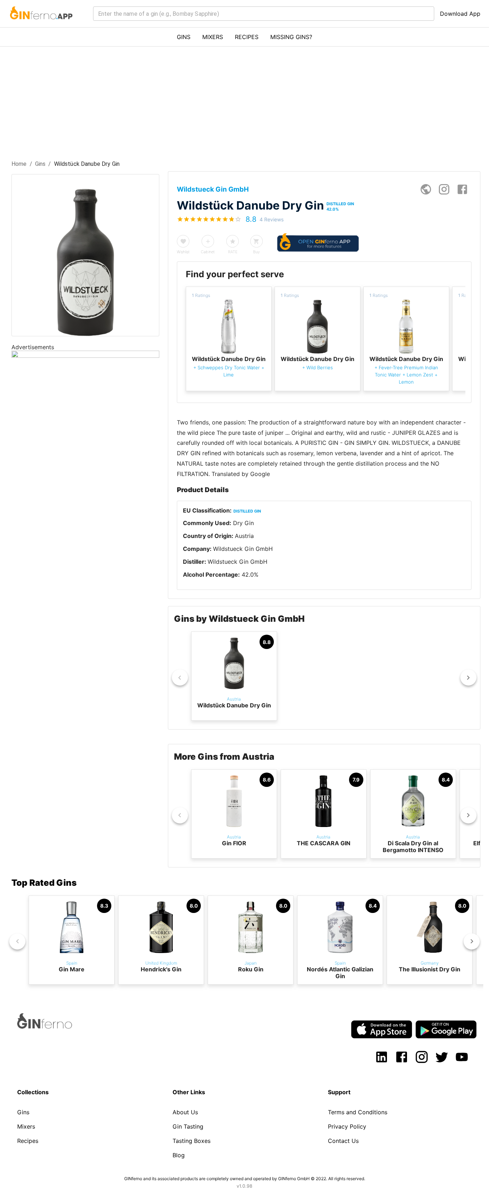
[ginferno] (54, 1026)
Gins (40, 163)
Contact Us (343, 1140)
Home (19, 163)
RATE (232, 251)
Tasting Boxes (191, 1140)
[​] (263, 13)
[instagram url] (444, 189)
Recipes (27, 1140)
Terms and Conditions (357, 1112)
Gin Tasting (188, 1126)
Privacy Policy (347, 1126)
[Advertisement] (244, 100)
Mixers (26, 1126)
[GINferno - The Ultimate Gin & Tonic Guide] (41, 23)
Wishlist (183, 251)
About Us (185, 1112)
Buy (256, 251)
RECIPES (246, 36)
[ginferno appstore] (381, 1030)
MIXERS (212, 36)
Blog (179, 1155)
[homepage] (426, 189)
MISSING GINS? (291, 36)
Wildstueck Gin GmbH (243, 548)
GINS (183, 36)
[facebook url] (462, 189)
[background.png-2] (85, 355)
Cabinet (208, 251)
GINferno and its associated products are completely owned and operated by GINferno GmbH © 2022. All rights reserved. (244, 1178)
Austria (244, 535)
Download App (460, 13)
